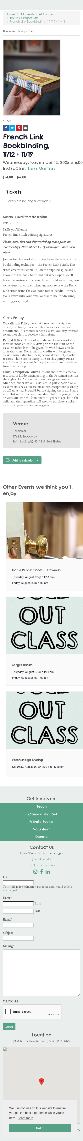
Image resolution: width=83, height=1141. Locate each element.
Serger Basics (22, 665)
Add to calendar (22, 460)
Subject (8, 933)
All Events (27, 14)
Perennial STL (21, 4)
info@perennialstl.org (41, 865)
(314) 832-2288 (41, 859)
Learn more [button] (25, 1118)
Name (7, 898)
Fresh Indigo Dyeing (27, 760)
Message (8, 946)
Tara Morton (41, 169)
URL (6, 877)
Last (37, 911)
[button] (41, 1082)
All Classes (46, 14)
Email (7, 919)
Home (10, 14)
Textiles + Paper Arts (24, 18)
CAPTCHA (10, 1001)
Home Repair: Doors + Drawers (36, 570)
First (38, 903)
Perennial (19, 430)
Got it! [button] (40, 1127)
